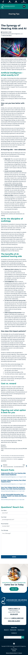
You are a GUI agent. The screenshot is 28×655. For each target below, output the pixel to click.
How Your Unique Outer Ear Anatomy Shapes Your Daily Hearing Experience (13, 488)
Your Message (4, 530)
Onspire (20, 653)
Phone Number (4, 524)
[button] (24, 6)
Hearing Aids (13, 630)
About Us (6, 630)
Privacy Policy (14, 649)
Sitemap (14, 651)
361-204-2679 (14, 614)
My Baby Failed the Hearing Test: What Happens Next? (13, 481)
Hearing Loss (21, 630)
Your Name (4, 510)
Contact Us (14, 633)
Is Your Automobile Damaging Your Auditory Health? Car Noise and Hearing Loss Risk (13, 496)
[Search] (22, 637)
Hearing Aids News (7, 35)
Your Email (3, 517)
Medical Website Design (11, 653)
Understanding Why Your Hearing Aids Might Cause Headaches (13, 473)
